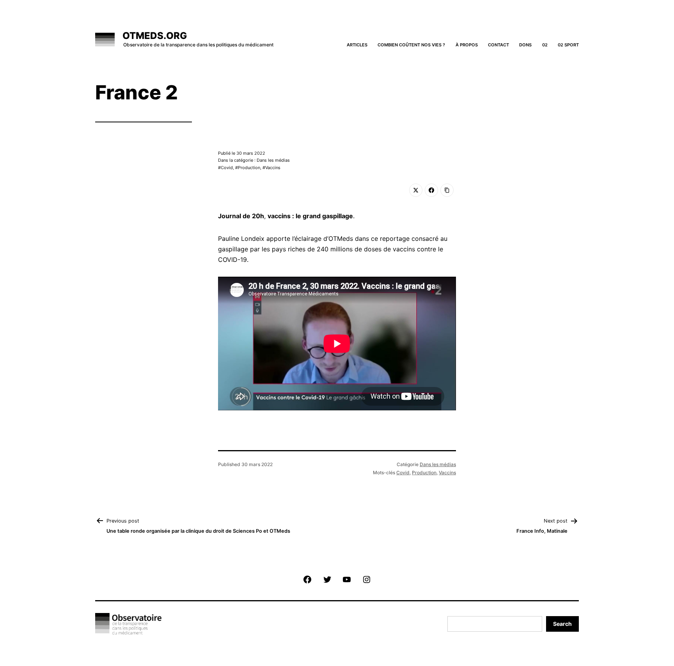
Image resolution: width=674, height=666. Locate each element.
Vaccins (272, 167)
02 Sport (568, 45)
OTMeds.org (154, 35)
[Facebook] (431, 190)
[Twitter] (415, 190)
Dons (525, 45)
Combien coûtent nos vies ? (411, 45)
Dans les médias (438, 464)
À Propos (467, 45)
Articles (357, 45)
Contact (498, 45)
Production (249, 167)
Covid (227, 167)
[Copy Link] (447, 190)
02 (545, 45)
